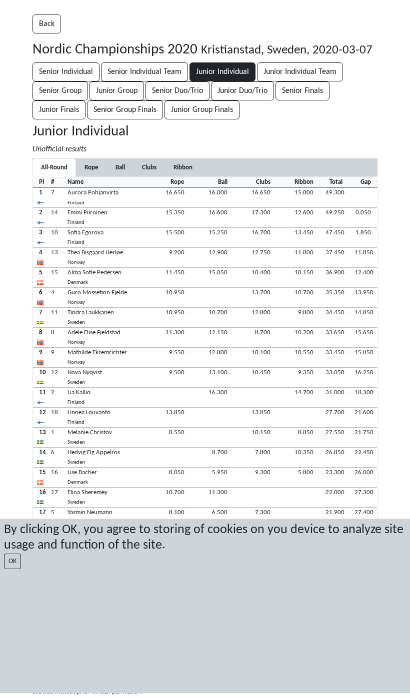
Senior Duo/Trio (177, 91)
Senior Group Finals (125, 110)
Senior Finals (302, 91)
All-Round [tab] (54, 167)
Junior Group (117, 91)
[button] (205, 197)
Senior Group (60, 91)
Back (46, 24)
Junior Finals (59, 110)
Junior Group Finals (202, 110)
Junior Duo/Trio (243, 91)
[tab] (91, 167)
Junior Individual (222, 72)
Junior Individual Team (300, 72)
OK (12, 561)
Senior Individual (66, 72)
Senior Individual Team (145, 72)
